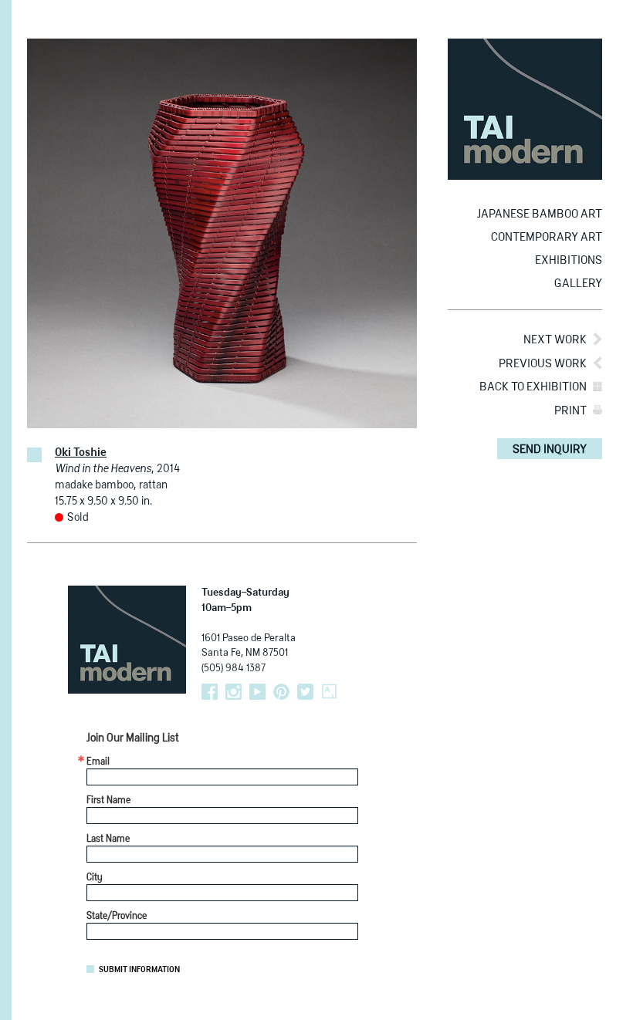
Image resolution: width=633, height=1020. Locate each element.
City (94, 878)
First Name (108, 801)
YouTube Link (257, 692)
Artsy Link (329, 692)
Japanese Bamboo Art (539, 214)
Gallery (578, 283)
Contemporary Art (546, 237)
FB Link (209, 692)
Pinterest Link (281, 692)
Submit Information (139, 970)
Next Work (555, 340)
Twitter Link (305, 692)
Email (98, 762)
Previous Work (543, 364)
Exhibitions (568, 260)
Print (570, 411)
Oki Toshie (81, 453)
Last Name (108, 839)
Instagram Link (233, 692)
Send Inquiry (550, 449)
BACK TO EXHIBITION (533, 387)
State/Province (116, 916)
